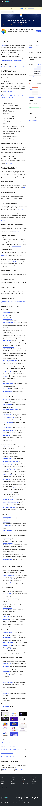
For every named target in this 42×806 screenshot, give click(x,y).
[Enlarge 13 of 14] (25, 723)
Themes (13, 779)
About (2, 777)
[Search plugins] (13, 12)
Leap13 (10, 32)
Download (38, 31)
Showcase (13, 777)
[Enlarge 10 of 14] (16, 733)
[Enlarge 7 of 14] (16, 718)
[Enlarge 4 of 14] (7, 728)
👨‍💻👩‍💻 (23, 781)
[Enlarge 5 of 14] (7, 733)
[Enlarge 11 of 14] (25, 713)
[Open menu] (40, 1)
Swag (33, 783)
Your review (31, 97)
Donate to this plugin (33, 120)
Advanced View (32, 76)
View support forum (33, 110)
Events (33, 779)
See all (39, 97)
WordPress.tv (25, 783)
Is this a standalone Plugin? (6, 742)
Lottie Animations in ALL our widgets (15, 272)
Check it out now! (8, 163)
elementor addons (37, 69)
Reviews (9, 36)
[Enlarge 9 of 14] (16, 728)
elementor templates (37, 71)
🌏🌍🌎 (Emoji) (7, 797)
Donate (34, 781)
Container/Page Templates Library (13, 261)
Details (3, 36)
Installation (16, 36)
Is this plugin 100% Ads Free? (7, 753)
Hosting (2, 781)
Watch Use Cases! (8, 91)
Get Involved (34, 777)
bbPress (3, 791)
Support (39, 36)
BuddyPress (4, 792)
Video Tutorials (7, 66)
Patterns (13, 783)
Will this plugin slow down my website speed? (10, 749)
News (2, 779)
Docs (2, 66)
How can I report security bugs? (7, 756)
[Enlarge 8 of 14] (16, 723)
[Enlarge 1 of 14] (7, 713)
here (21, 177)
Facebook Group (14, 66)
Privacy (2, 783)
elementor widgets (37, 73)
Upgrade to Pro (22, 66)
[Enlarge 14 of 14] (25, 728)
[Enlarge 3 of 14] (7, 723)
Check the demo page (16, 246)
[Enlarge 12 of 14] (25, 718)
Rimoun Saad (19, 769)
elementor (38, 66)
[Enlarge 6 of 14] (16, 713)
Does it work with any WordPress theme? (9, 746)
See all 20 (39, 64)
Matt (2, 789)
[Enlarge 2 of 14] (7, 718)
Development (23, 36)
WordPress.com (5, 787)
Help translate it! (31, 8)
